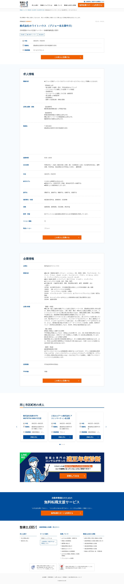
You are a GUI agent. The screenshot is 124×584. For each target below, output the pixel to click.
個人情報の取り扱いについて (75, 577)
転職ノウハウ (58, 5)
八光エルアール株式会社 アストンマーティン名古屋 (61, 417)
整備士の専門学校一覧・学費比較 (93, 551)
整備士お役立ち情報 (70, 5)
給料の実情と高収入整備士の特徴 (93, 538)
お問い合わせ (58, 577)
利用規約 (65, 577)
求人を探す (35, 5)
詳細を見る (34, 437)
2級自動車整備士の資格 (90, 546)
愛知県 (29, 10)
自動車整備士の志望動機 (68, 551)
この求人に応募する (62, 57)
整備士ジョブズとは (46, 5)
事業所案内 (50, 577)
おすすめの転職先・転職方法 (69, 538)
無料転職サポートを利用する (62, 513)
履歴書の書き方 (66, 543)
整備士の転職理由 (66, 540)
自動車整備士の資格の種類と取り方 (93, 540)
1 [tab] (59, 444)
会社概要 (44, 577)
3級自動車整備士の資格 (90, 548)
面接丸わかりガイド (67, 548)
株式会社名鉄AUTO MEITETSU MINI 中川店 (32, 417)
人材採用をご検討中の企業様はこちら (95, 1)
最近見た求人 (24, 540)
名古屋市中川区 (40, 10)
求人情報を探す (25, 538)
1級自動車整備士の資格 (90, 543)
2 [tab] (62, 444)
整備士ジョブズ (23, 10)
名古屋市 (34, 10)
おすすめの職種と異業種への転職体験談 (70, 554)
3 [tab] (64, 444)
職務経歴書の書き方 (67, 546)
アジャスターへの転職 (67, 558)
